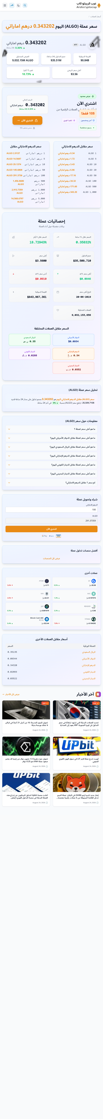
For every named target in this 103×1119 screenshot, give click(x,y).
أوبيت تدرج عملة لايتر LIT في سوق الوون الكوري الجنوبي (79, 760)
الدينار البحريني (88, 678)
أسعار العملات (95, 17)
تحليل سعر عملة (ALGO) (83, 390)
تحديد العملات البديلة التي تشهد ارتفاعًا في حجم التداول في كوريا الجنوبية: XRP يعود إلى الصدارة (79, 724)
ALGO (95, 516)
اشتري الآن (27, 120)
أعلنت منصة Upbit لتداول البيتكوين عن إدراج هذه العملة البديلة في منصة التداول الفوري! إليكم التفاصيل (27, 796)
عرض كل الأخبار (12, 694)
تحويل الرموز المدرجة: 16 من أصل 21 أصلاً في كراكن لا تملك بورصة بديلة (26, 724)
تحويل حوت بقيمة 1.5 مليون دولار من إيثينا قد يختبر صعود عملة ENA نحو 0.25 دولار (26, 760)
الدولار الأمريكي (88, 658)
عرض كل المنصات (51, 558)
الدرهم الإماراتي (88, 665)
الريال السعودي (88, 652)
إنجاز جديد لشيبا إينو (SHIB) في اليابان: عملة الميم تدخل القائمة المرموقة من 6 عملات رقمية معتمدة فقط (78, 796)
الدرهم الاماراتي (92, 505)
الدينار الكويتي (89, 672)
